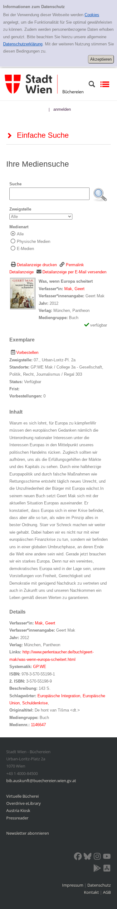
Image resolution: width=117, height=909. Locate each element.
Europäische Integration (58, 695)
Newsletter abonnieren (27, 833)
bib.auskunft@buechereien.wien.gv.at (41, 780)
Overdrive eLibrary (23, 803)
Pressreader (17, 818)
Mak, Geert (74, 288)
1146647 (38, 724)
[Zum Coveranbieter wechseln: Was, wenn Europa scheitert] (23, 293)
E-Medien (25, 248)
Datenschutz (99, 885)
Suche (15, 184)
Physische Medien (33, 241)
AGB (107, 892)
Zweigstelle (20, 209)
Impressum (73, 885)
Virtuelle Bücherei (22, 796)
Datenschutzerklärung (22, 44)
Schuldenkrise (35, 703)
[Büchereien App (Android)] (97, 869)
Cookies (92, 14)
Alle (20, 234)
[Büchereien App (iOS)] (107, 869)
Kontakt (91, 892)
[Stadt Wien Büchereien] (44, 83)
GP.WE (39, 666)
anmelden (62, 109)
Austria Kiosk (18, 810)
